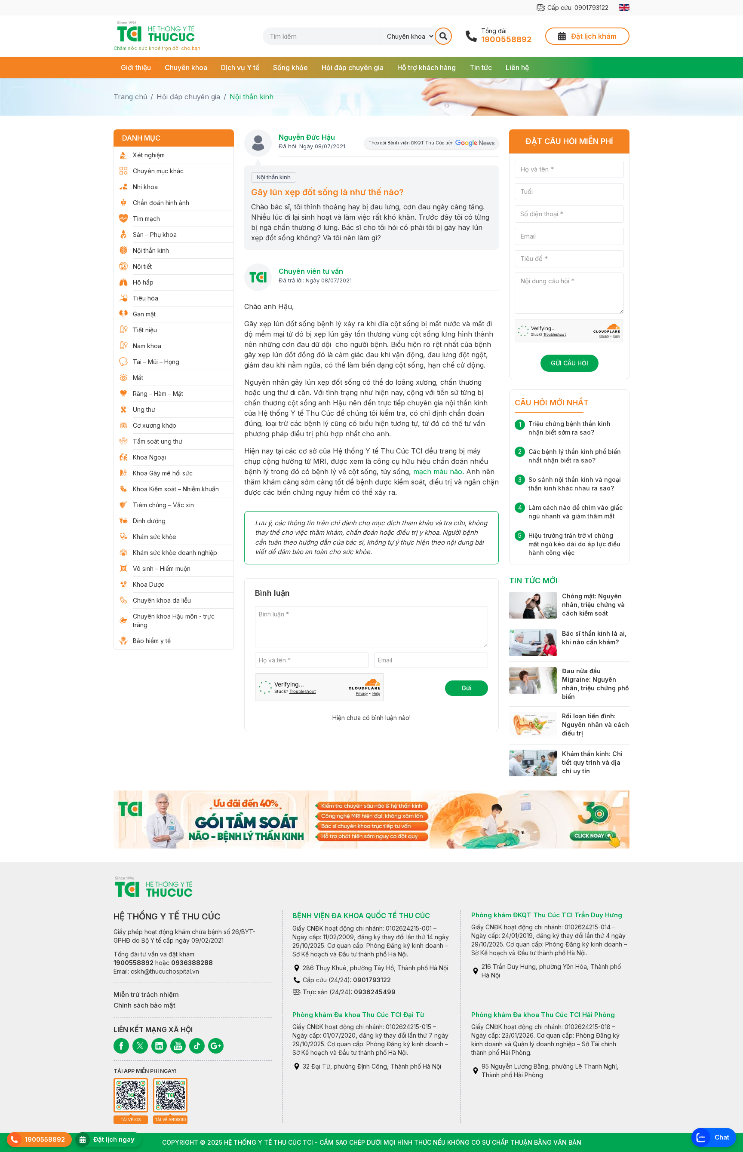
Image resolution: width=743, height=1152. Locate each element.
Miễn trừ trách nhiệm (146, 994)
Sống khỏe (290, 67)
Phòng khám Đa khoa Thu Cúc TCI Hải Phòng (543, 1015)
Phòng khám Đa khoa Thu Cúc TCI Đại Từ (358, 1015)
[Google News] (216, 1046)
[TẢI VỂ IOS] (131, 1095)
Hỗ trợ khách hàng (426, 67)
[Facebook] (121, 1046)
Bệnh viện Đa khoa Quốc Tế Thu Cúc (361, 915)
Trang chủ (130, 96)
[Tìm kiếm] (443, 36)
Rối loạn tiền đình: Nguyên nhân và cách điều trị (595, 725)
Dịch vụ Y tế (240, 67)
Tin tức (481, 67)
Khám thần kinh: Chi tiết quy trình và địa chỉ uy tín (592, 762)
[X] (140, 1046)
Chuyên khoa (186, 67)
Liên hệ (517, 67)
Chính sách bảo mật (144, 1005)
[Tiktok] (197, 1046)
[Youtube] (178, 1046)
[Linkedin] (159, 1046)
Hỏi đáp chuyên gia (353, 67)
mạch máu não (437, 471)
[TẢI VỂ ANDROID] (170, 1095)
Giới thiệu (136, 67)
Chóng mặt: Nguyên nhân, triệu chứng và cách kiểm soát (593, 604)
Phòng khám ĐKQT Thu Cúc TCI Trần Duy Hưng (546, 915)
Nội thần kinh (251, 96)
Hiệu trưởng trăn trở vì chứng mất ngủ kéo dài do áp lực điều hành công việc (574, 544)
